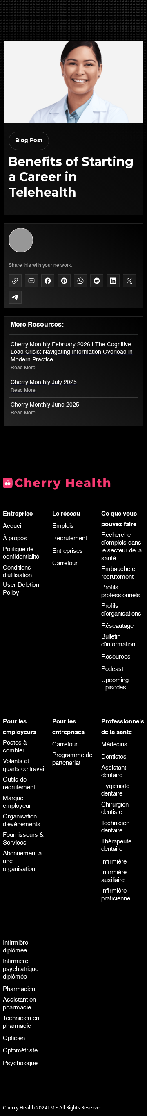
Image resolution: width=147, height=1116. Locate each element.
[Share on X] (129, 280)
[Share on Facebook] (47, 280)
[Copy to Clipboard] (15, 280)
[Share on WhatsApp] (80, 280)
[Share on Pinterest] (64, 280)
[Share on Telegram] (15, 297)
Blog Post (28, 140)
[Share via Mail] (31, 280)
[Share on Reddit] (96, 280)
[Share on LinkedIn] (113, 280)
